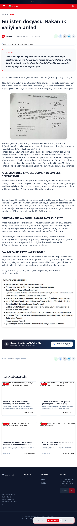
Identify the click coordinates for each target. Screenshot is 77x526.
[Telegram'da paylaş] (69, 36)
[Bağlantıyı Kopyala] (73, 36)
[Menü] (4, 6)
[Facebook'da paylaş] (60, 36)
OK (71, 490)
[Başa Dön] (71, 520)
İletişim (43, 483)
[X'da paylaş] (65, 36)
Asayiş (12, 14)
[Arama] (73, 6)
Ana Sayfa (5, 14)
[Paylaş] (65, 520)
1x (60, 520)
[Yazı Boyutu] (43, 520)
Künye (43, 479)
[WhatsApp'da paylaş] (56, 36)
